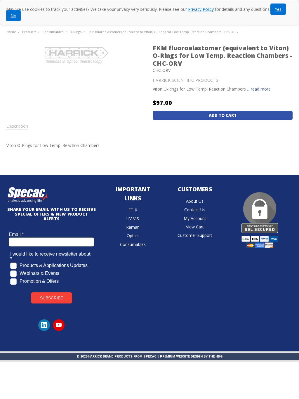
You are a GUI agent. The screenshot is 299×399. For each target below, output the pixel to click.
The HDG (215, 356)
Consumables (133, 244)
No (13, 15)
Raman (133, 227)
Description (17, 126)
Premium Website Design (181, 356)
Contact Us (194, 209)
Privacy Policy (201, 9)
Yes (278, 9)
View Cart (195, 227)
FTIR (132, 210)
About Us (195, 201)
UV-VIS (132, 218)
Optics (133, 235)
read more (261, 89)
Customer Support (195, 235)
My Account (195, 218)
